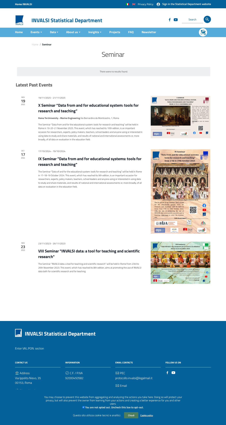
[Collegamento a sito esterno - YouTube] (176, 19)
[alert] (113, 71)
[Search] (207, 19)
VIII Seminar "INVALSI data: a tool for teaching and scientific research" (89, 254)
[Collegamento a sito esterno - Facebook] (170, 19)
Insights (93, 32)
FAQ (131, 32)
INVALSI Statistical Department (66, 20)
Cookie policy (146, 415)
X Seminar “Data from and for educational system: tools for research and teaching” (88, 108)
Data (53, 32)
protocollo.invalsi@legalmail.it (133, 378)
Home (19, 32)
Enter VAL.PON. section (29, 348)
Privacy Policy (145, 4)
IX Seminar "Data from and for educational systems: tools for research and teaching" (89, 161)
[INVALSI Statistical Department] (19, 20)
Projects (114, 32)
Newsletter (149, 32)
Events (35, 32)
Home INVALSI (23, 4)
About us (72, 32)
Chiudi (131, 415)
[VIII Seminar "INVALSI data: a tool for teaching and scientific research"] (180, 263)
